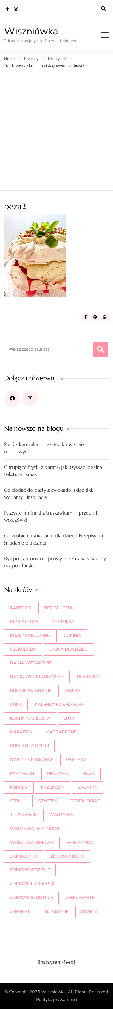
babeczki (20, 608)
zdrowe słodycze (31, 898)
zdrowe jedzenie (30, 870)
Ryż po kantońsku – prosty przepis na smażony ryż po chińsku (55, 562)
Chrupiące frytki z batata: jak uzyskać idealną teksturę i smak (53, 470)
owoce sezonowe (31, 760)
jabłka (72, 691)
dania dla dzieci (69, 649)
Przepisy (31, 58)
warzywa (61, 815)
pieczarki (58, 774)
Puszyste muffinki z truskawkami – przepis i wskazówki (50, 516)
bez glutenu (59, 608)
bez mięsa (63, 622)
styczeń (48, 801)
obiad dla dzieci (29, 746)
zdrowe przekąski (32, 884)
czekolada (23, 649)
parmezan (22, 774)
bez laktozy (24, 622)
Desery (54, 58)
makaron (21, 732)
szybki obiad (85, 801)
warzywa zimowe (32, 843)
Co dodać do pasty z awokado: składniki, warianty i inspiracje (48, 493)
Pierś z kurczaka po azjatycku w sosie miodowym (44, 448)
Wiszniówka (31, 31)
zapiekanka (24, 856)
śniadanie (56, 912)
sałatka (87, 787)
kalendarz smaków (59, 705)
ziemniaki (21, 912)
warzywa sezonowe (35, 829)
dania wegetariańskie (37, 677)
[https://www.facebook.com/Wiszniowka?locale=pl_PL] (12, 399)
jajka (16, 705)
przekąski (52, 787)
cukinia (72, 636)
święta (89, 912)
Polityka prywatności (56, 1000)
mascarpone (61, 732)
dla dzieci (89, 677)
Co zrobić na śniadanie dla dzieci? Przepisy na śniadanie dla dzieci (53, 539)
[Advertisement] (56, 128)
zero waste (80, 898)
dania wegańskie (31, 663)
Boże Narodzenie (30, 636)
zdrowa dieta (67, 856)
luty (69, 718)
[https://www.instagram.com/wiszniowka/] (30, 399)
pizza (88, 774)
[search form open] (103, 9)
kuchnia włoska (30, 718)
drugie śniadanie (30, 691)
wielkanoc (80, 843)
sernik (17, 801)
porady (19, 787)
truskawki (23, 815)
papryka (76, 760)
